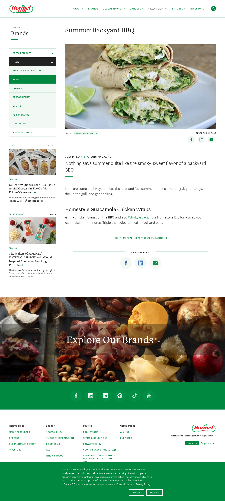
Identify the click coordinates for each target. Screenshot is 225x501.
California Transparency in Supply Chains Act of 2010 (99, 458)
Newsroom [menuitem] (156, 8)
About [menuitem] (77, 8)
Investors (15, 449)
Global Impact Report (22, 443)
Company (18, 88)
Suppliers (126, 437)
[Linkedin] (201, 139)
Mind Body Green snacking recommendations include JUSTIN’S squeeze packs (32, 199)
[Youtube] (149, 396)
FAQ (48, 449)
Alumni (124, 431)
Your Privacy (97, 449)
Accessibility (54, 431)
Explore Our (110, 339)
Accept (136, 492)
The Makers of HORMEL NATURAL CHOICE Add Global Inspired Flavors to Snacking (30, 259)
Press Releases (22, 53)
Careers (14, 437)
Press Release (16, 214)
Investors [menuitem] (197, 8)
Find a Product (55, 455)
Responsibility (22, 97)
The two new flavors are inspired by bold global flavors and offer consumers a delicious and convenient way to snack (32, 273)
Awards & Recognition (27, 70)
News (16, 61)
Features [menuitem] (177, 8)
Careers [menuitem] (136, 8)
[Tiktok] (134, 396)
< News (16, 27)
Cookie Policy (123, 484)
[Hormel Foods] (21, 8)
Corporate (206, 443)
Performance (21, 114)
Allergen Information (60, 437)
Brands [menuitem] (93, 8)
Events (17, 105)
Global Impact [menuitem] (113, 8)
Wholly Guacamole (85, 133)
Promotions (90, 431)
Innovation (20, 123)
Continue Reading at (139, 237)
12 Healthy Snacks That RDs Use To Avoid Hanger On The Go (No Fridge (32, 188)
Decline (154, 492)
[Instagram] (91, 396)
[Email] (211, 139)
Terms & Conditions (95, 437)
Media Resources (23, 132)
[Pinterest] (120, 396)
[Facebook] (191, 139)
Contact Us (53, 443)
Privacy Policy (92, 443)
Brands (17, 79)
